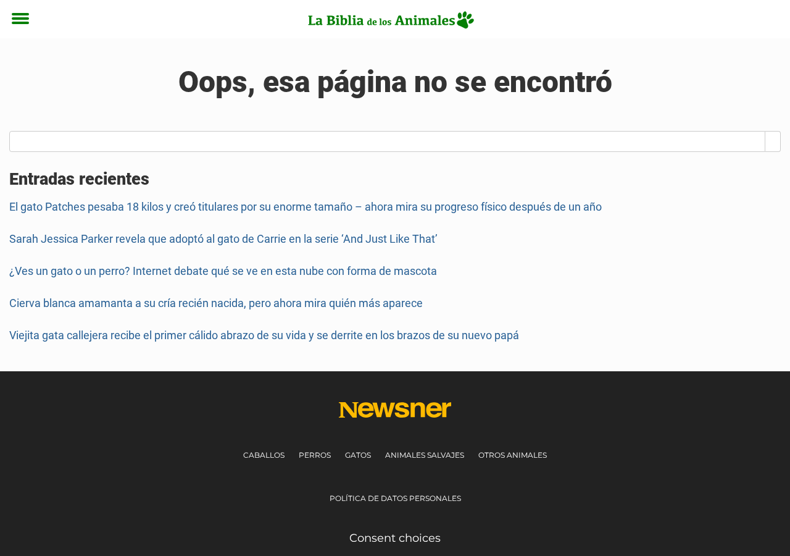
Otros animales (512, 455)
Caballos (264, 455)
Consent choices (395, 538)
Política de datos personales (395, 498)
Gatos (358, 455)
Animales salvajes (424, 455)
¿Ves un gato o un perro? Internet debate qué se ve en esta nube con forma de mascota (223, 270)
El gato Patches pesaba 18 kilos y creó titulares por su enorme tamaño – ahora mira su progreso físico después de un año (305, 206)
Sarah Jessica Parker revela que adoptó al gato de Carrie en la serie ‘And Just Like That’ (223, 238)
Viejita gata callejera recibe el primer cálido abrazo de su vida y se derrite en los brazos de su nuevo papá (264, 335)
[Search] (773, 141)
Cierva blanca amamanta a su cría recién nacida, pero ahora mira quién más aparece (216, 303)
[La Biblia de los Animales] (390, 19)
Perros (315, 455)
